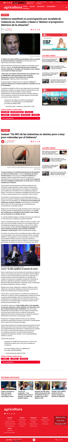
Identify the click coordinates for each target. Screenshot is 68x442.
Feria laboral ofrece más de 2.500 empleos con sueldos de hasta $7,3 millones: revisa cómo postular (58, 81)
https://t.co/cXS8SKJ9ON (25, 102)
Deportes (32, 6)
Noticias (25, 6)
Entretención (40, 6)
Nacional (22, 426)
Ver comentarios (7, 118)
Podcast (51, 1)
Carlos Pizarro (11, 141)
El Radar (33, 422)
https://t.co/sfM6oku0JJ (23, 348)
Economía (5, 130)
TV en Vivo (58, 1)
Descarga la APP (30, 2)
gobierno (5, 114)
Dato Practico (22, 420)
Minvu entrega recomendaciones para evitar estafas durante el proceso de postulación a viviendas (50, 60)
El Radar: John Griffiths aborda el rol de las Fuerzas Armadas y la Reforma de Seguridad (59, 394)
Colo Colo (9, 420)
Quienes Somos (45, 420)
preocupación (15, 114)
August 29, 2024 (21, 353)
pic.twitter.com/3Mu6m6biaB (12, 350)
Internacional (22, 424)
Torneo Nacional (9, 426)
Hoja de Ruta (33, 426)
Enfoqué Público (33, 424)
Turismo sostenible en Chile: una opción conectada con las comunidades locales (7, 394)
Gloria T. (9, 29)
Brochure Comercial (42, 1)
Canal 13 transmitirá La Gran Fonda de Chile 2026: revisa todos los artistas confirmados (58, 67)
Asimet (5, 358)
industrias (24, 358)
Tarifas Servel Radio (9, 432)
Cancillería (5, 112)
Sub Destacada (25, 114)
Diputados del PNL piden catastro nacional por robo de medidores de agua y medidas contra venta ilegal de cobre (42, 395)
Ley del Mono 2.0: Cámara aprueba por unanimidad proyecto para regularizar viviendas (50, 74)
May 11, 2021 (30, 106)
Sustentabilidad (51, 6)
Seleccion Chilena (10, 422)
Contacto (45, 422)
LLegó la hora (33, 420)
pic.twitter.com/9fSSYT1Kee (12, 103)
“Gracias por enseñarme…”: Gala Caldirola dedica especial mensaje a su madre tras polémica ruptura (25, 395)
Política (5, 15)
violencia (35, 114)
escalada (29, 112)
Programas (26, 8)
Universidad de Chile (9, 424)
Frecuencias (39, 3)
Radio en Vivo (30, 3)
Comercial (9, 430)
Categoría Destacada (17, 112)
